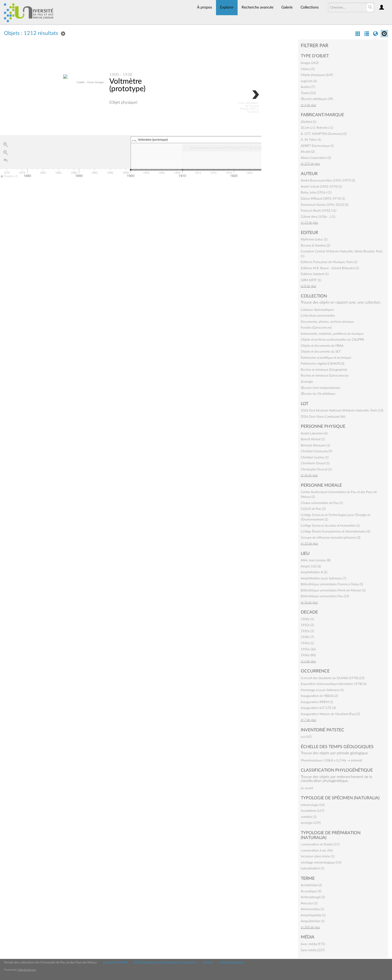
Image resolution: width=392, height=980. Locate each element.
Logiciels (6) (309, 81)
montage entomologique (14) (321, 862)
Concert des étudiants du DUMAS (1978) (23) (332, 678)
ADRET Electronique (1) (317, 145)
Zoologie (307, 381)
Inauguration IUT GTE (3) (318, 707)
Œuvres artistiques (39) (317, 98)
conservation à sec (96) (317, 850)
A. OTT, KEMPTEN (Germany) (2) (324, 133)
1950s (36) (308, 649)
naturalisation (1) (312, 868)
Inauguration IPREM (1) (317, 702)
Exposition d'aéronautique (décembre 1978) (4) (333, 683)
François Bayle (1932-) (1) (318, 210)
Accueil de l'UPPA (115, 962)
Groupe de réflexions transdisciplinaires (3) (330, 537)
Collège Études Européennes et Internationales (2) (335, 531)
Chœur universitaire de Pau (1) (322, 503)
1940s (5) (307, 643)
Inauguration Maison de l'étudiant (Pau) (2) (330, 714)
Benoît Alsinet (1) (313, 439)
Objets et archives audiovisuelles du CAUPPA (332, 339)
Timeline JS (11, 176)
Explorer (227, 7)
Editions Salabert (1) (315, 274)
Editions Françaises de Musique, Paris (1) (329, 262)
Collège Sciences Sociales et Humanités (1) (330, 525)
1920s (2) (307, 631)
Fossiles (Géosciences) (316, 327)
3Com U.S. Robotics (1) (317, 127)
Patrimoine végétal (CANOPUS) (322, 363)
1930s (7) (307, 637)
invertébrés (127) (312, 810)
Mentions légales (231, 962)
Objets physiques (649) (317, 74)
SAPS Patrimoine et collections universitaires (165, 962)
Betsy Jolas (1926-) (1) (316, 192)
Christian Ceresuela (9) (316, 451)
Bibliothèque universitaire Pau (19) (325, 596)
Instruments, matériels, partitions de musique (332, 333)
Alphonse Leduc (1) (314, 239)
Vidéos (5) (308, 69)
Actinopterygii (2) (313, 897)
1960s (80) (308, 655)
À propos (204, 7)
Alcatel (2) (308, 151)
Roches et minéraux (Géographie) (324, 369)
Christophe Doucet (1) (316, 469)
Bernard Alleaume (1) (315, 445)
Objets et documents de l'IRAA (322, 345)
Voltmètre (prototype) (127, 85)
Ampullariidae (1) (313, 921)
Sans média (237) (313, 950)
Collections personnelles (318, 315)
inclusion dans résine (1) (317, 856)
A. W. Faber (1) (311, 139)
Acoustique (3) (311, 891)
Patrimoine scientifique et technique (326, 357)
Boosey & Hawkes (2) (315, 245)
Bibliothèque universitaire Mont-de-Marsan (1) (333, 590)
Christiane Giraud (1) (315, 463)
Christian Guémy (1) (315, 457)
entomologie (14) (313, 804)
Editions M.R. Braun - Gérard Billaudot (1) (330, 268)
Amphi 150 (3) (311, 566)
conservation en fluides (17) (320, 844)
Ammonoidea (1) (312, 909)
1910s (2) (307, 625)
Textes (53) (308, 93)
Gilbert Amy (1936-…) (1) (318, 216)
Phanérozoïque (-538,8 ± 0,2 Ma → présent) (331, 760)
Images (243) (309, 62)
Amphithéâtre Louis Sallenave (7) (323, 578)
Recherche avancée (257, 7)
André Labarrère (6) (314, 433)
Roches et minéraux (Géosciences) (324, 375)
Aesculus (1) (309, 903)
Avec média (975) (313, 944)
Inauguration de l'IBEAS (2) (319, 695)
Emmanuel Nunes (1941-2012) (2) (324, 204)
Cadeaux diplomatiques (317, 309)
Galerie (287, 7)
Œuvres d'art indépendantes (320, 387)
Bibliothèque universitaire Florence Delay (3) (332, 584)
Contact (208, 962)
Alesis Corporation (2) (316, 157)
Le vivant (307, 788)
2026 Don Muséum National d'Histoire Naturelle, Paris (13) (342, 410)
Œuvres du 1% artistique (318, 393)
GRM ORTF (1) (311, 280)
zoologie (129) (311, 822)
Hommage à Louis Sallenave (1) (322, 690)
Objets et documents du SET (321, 351)
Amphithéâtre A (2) (314, 572)
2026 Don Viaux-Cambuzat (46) (323, 416)
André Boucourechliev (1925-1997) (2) (328, 180)
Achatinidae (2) (311, 885)
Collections (310, 7)
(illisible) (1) (308, 121)
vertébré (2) (309, 816)
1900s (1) (307, 619)
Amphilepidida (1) (313, 915)
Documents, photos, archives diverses (327, 321)
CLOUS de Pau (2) (313, 508)
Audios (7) (308, 86)
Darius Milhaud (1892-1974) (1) (323, 198)
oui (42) (306, 736)
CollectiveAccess (26, 970)
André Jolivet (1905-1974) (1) (321, 186)
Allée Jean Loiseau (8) (315, 560)
